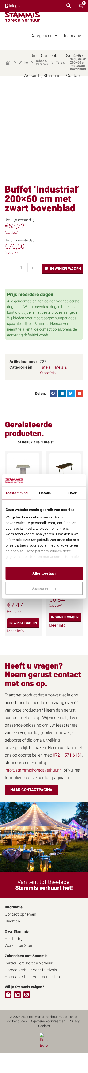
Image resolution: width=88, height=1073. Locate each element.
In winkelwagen (65, 269)
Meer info (15, 630)
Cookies (44, 1026)
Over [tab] (72, 493)
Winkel (23, 62)
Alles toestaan (44, 573)
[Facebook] (8, 994)
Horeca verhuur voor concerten (32, 976)
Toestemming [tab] (16, 493)
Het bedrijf (14, 938)
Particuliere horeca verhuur (29, 963)
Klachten (12, 921)
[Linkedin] (17, 994)
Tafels (45, 367)
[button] (44, 35)
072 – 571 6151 (67, 755)
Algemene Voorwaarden (47, 1021)
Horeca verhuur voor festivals (31, 969)
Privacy (74, 1021)
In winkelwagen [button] (23, 622)
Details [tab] (45, 493)
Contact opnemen (20, 914)
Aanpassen (41, 588)
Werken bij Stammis (22, 945)
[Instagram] (26, 994)
